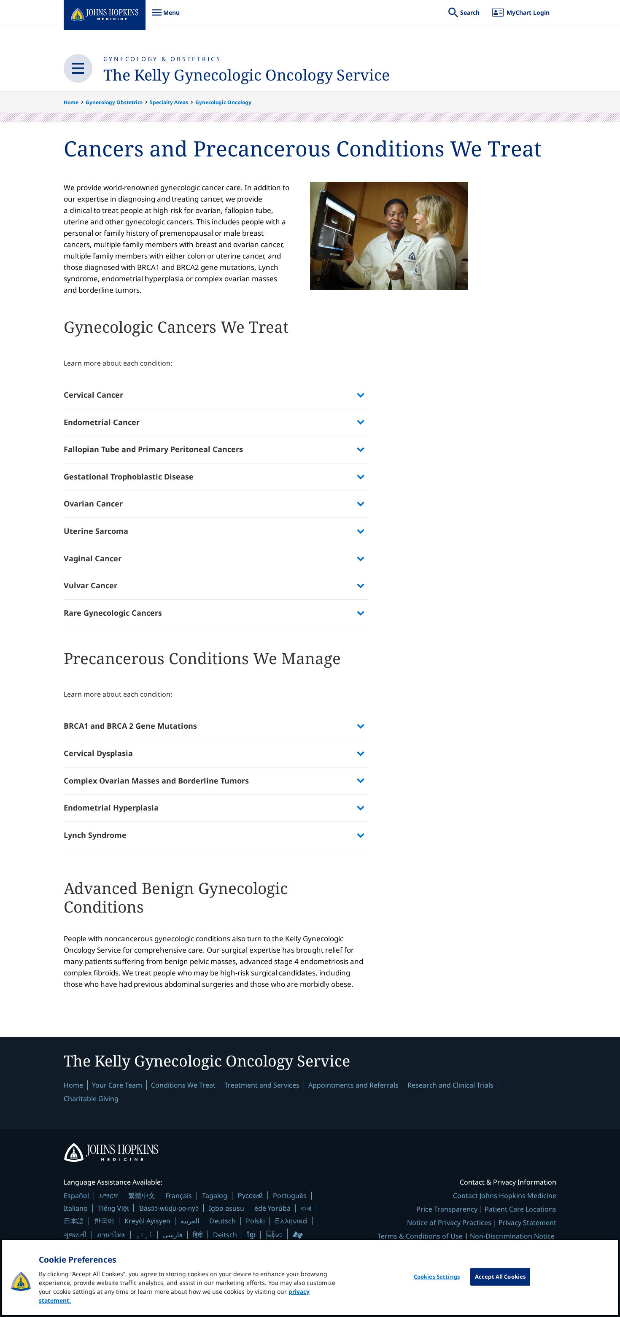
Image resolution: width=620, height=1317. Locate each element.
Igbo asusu (226, 1208)
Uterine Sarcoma (96, 531)
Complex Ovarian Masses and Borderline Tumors (156, 781)
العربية (190, 1220)
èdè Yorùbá (272, 1208)
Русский (250, 1195)
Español (76, 1195)
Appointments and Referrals (353, 1085)
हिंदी (198, 1234)
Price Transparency (446, 1209)
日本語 (74, 1220)
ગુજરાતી (75, 1234)
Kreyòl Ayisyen (147, 1220)
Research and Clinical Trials (450, 1085)
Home (71, 102)
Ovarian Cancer (93, 503)
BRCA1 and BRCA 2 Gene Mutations (130, 726)
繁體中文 (141, 1195)
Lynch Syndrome (95, 835)
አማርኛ (108, 1195)
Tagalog (214, 1195)
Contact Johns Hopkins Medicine (504, 1195)
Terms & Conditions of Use (420, 1236)
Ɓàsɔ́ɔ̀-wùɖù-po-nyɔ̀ (169, 1208)
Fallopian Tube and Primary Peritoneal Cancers (153, 449)
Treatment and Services (261, 1085)
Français (178, 1195)
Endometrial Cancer (102, 422)
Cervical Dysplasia (98, 753)
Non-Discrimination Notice (512, 1236)
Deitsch (225, 1234)
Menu (166, 16)
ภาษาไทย (111, 1234)
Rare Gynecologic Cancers (113, 613)
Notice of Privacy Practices (449, 1222)
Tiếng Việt (113, 1208)
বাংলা (306, 1208)
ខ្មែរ (251, 1234)
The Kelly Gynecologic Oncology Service (246, 75)
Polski (255, 1220)
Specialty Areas (169, 102)
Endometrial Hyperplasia (111, 808)
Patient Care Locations (520, 1209)
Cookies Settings (437, 1276)
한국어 (104, 1220)
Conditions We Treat (183, 1085)
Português (290, 1195)
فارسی (173, 1234)
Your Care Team (117, 1085)
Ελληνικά (291, 1220)
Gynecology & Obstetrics (162, 59)
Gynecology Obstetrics (114, 102)
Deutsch (222, 1220)
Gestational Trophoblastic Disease (129, 476)
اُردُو (144, 1234)
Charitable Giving (91, 1098)
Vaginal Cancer (92, 558)
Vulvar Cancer (90, 585)
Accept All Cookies (500, 1276)
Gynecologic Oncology (223, 102)
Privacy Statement (527, 1222)
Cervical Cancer (93, 395)
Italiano (76, 1208)
